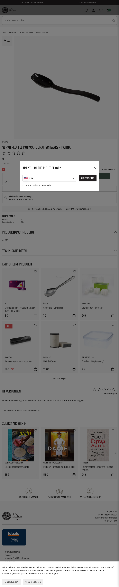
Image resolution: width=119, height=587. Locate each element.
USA (31, 178)
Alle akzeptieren (33, 581)
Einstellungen (11, 581)
